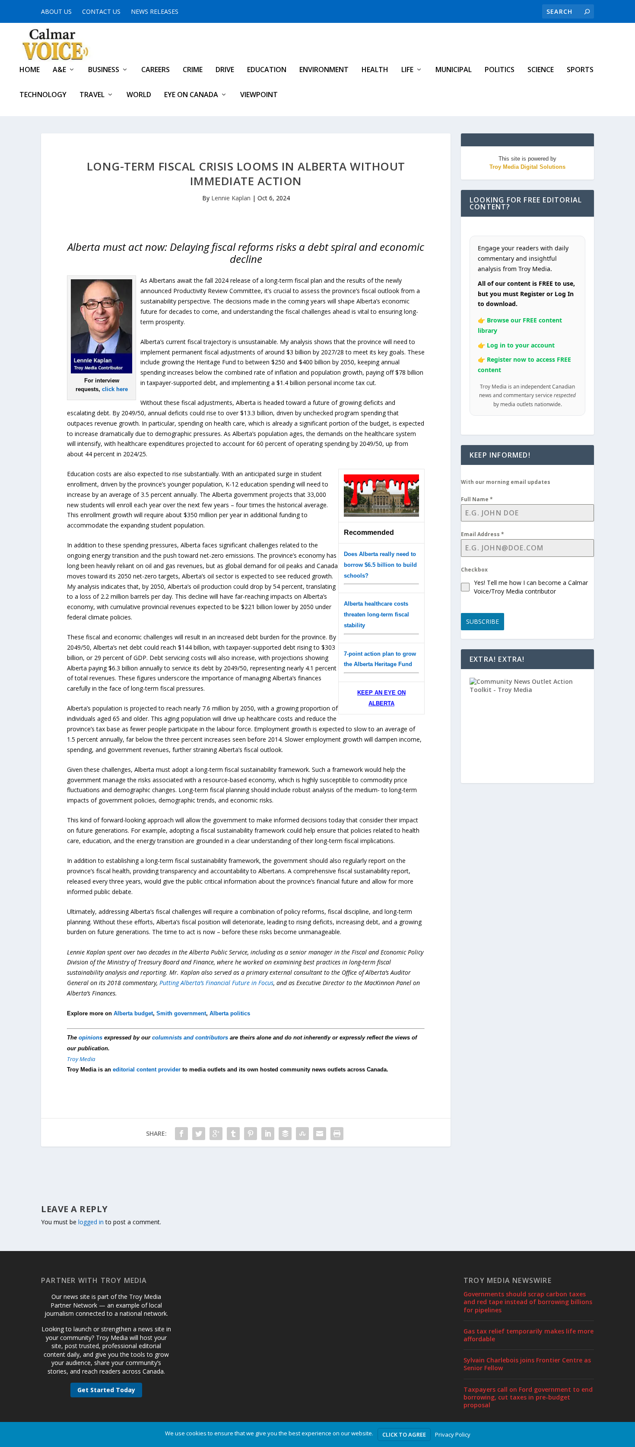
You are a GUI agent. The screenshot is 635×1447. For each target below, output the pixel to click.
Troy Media (81, 1059)
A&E (59, 70)
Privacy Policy (452, 1434)
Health (375, 70)
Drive (225, 70)
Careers (155, 70)
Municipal (453, 70)
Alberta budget (133, 1013)
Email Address (482, 534)
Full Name (477, 499)
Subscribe (482, 621)
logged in (91, 1222)
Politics (499, 70)
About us (56, 11)
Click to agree (404, 1434)
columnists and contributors (190, 1037)
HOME (29, 70)
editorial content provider (147, 1069)
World (139, 95)
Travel (92, 95)
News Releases (154, 11)
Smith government (181, 1013)
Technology (43, 95)
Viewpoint (259, 95)
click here (115, 389)
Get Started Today (106, 1390)
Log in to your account (521, 345)
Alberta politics (230, 1013)
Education (266, 70)
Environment (324, 70)
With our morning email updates (505, 482)
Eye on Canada (191, 95)
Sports (580, 70)
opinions (90, 1037)
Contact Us (101, 11)
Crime (193, 70)
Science (540, 70)
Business (103, 70)
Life (407, 70)
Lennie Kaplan (231, 198)
